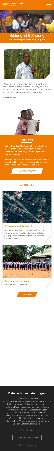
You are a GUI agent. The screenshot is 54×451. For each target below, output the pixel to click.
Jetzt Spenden (27, 171)
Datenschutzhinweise (27, 445)
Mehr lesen (27, 294)
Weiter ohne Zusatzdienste (27, 438)
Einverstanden (27, 430)
